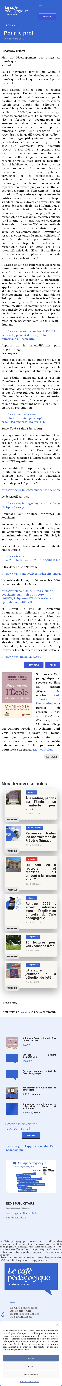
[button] (57, 1324)
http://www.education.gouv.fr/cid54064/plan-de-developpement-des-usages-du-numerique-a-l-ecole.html (30, 335)
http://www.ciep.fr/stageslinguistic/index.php (31, 489)
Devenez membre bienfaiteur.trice (39, 1056)
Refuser (31, 1366)
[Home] (17, 20)
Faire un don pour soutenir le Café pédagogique (39, 1072)
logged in (25, 1012)
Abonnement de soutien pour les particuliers (39, 1089)
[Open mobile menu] (42, 6)
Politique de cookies (29, 1381)
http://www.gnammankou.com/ (21, 656)
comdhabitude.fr (16, 1217)
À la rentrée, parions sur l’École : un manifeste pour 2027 (41, 803)
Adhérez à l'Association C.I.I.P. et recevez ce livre (39, 1039)
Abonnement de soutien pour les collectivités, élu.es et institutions (39, 1106)
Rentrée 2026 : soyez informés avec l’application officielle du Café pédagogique (41, 911)
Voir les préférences (31, 1374)
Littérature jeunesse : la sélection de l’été (41, 973)
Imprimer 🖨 (34, 665)
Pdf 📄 (53, 665)
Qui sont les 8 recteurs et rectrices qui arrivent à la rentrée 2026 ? (41, 872)
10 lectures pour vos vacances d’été (41, 944)
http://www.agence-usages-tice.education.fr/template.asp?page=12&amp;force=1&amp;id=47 (23, 418)
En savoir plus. (43, 749)
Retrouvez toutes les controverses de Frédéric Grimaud (41, 836)
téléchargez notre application (28, 1260)
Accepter (31, 1358)
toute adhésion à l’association (48, 699)
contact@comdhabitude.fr (21, 1213)
